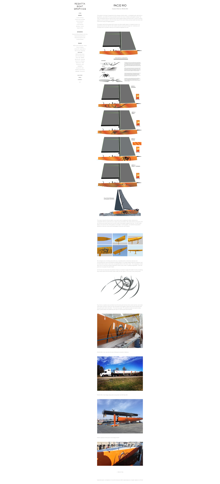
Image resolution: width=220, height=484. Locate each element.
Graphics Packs (80, 28)
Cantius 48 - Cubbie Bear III (79, 49)
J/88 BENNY (79, 66)
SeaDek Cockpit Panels (80, 69)
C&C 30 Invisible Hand (79, 55)
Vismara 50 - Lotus (80, 64)
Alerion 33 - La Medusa (80, 61)
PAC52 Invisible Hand (80, 54)
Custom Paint (80, 22)
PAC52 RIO (80, 52)
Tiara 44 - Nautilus (80, 47)
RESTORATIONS (80, 31)
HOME (80, 13)
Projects (80, 43)
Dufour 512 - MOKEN (80, 57)
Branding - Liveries (80, 26)
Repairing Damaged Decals (80, 36)
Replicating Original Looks (80, 37)
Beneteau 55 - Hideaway (80, 59)
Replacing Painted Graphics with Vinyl (80, 34)
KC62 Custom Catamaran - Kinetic (80, 45)
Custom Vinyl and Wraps (80, 19)
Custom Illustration (80, 21)
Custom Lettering (79, 17)
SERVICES (80, 15)
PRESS (80, 77)
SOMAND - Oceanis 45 (80, 71)
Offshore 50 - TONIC (80, 62)
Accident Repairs (80, 39)
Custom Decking (80, 24)
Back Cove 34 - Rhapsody (80, 50)
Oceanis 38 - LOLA (80, 68)
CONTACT (80, 79)
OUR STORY (79, 75)
